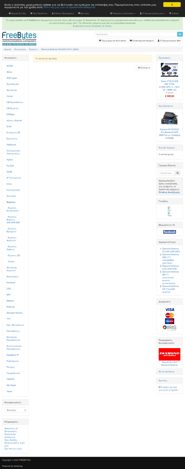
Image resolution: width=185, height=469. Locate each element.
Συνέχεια (145, 67)
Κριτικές (163, 380)
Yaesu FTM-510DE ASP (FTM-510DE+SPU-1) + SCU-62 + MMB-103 (169, 85)
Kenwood (11, 282)
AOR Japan (12, 77)
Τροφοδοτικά (13, 373)
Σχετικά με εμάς (13, 448)
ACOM (10, 65)
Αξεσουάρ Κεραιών (12, 269)
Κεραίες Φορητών (11, 239)
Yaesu (9, 391)
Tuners (10, 261)
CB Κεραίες (13, 108)
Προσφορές (164, 57)
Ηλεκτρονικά (13, 189)
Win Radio (11, 385)
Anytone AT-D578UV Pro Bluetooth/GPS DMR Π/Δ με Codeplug (169, 132)
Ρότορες (11, 367)
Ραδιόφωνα (13, 361)
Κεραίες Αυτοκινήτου (13, 209)
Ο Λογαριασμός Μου (170, 40)
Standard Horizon (15, 312)
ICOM (9, 171)
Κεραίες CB (13, 255)
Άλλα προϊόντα (166, 371)
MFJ (9, 294)
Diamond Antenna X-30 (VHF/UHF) (170, 267)
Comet (10, 96)
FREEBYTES (24, 459)
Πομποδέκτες (13, 330)
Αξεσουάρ (12, 90)
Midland (10, 300)
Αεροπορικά (13, 84)
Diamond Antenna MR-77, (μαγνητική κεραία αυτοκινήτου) (170, 277)
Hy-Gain (10, 165)
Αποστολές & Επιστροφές (10, 430)
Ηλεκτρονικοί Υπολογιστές (13, 152)
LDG (9, 288)
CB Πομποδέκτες (15, 102)
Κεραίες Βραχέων (11, 230)
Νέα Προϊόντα (166, 105)
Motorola (11, 306)
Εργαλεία (12, 138)
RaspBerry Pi (13, 354)
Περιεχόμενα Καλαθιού (113, 40)
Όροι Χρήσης (10, 439)
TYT (9, 318)
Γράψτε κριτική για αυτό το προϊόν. (168, 388)
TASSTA (10, 379)
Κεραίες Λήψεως (11, 248)
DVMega (10, 114)
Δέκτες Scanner (14, 120)
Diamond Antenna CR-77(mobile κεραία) (170, 289)
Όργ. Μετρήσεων (15, 324)
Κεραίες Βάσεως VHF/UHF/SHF (13, 219)
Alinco (9, 71)
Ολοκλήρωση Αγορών (143, 40)
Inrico (9, 183)
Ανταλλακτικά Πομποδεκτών (14, 347)
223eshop (18, 466)
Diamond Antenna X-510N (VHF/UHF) (171, 250)
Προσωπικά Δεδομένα (10, 435)
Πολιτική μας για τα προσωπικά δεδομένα (69, 7)
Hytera (10, 159)
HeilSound (11, 144)
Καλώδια (11, 195)
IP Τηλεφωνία (14, 177)
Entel (9, 126)
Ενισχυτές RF (13, 132)
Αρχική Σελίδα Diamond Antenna (169, 363)
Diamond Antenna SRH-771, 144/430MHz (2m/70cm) (170, 258)
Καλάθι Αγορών (167, 147)
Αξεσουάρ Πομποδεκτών (13, 338)
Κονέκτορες (12, 276)
